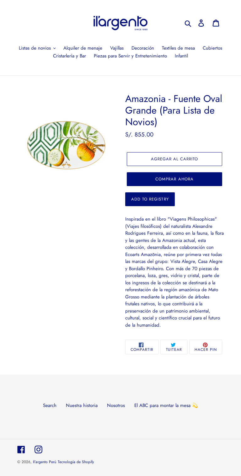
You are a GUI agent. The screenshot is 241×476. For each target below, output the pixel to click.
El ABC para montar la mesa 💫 (166, 405)
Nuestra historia (82, 405)
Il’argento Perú (44, 462)
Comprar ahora (174, 179)
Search (49, 405)
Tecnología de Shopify (76, 462)
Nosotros (116, 405)
